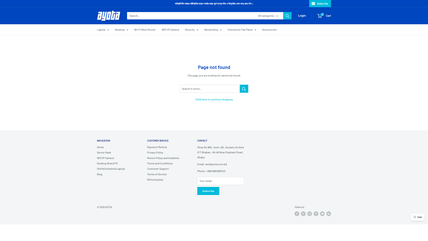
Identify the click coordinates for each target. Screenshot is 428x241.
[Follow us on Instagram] (309, 213)
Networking (211, 29)
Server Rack (104, 152)
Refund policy (155, 179)
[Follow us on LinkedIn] (328, 213)
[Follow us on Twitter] (303, 213)
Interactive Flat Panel (240, 29)
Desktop (120, 29)
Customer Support (158, 168)
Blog (99, 174)
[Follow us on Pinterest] (316, 213)
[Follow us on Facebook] (297, 213)
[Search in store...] (244, 89)
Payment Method (157, 147)
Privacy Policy (155, 152)
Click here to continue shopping (214, 99)
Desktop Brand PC (107, 163)
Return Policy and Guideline (163, 157)
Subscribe (322, 3)
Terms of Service (157, 174)
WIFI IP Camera (170, 29)
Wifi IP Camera (105, 157)
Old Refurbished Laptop (111, 168)
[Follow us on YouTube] (322, 213)
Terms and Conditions (160, 163)
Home (100, 147)
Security (190, 29)
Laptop (101, 29)
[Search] (287, 15)
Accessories (269, 29)
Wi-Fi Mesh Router (145, 29)
